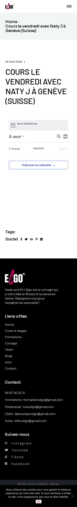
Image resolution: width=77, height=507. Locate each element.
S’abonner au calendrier (36, 165)
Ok (38, 501)
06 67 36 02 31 (15, 393)
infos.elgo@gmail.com (31, 421)
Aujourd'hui (38, 148)
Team (9, 349)
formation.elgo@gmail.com (43, 400)
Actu (8, 362)
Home (9, 324)
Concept (11, 343)
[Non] (72, 496)
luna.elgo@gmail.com (38, 407)
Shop (8, 356)
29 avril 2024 (13, 61)
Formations (13, 337)
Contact (10, 368)
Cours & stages (16, 331)
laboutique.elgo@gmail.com (35, 414)
